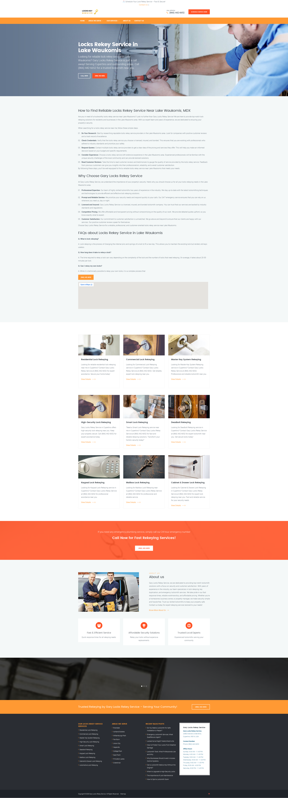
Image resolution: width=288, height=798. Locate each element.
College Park (117, 751)
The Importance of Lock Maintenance (160, 775)
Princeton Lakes (118, 759)
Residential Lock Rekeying (88, 730)
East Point (116, 755)
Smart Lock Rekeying (87, 746)
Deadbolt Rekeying (86, 749)
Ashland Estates (119, 732)
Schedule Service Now (199, 12)
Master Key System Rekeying (90, 738)
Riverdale (116, 728)
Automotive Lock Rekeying (89, 765)
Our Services (112, 21)
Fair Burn (116, 739)
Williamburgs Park (119, 735)
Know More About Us (157, 610)
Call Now (84, 76)
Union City (116, 743)
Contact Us (143, 4)
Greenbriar (117, 763)
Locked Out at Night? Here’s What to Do (160, 741)
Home (82, 21)
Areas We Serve (94, 21)
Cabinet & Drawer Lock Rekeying (91, 761)
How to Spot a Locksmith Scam (158, 779)
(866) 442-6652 (176, 12)
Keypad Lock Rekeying (87, 753)
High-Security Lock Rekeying (89, 742)
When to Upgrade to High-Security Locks (161, 771)
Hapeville (116, 747)
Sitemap (123, 794)
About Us (126, 21)
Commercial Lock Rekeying (89, 734)
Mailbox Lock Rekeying (87, 757)
